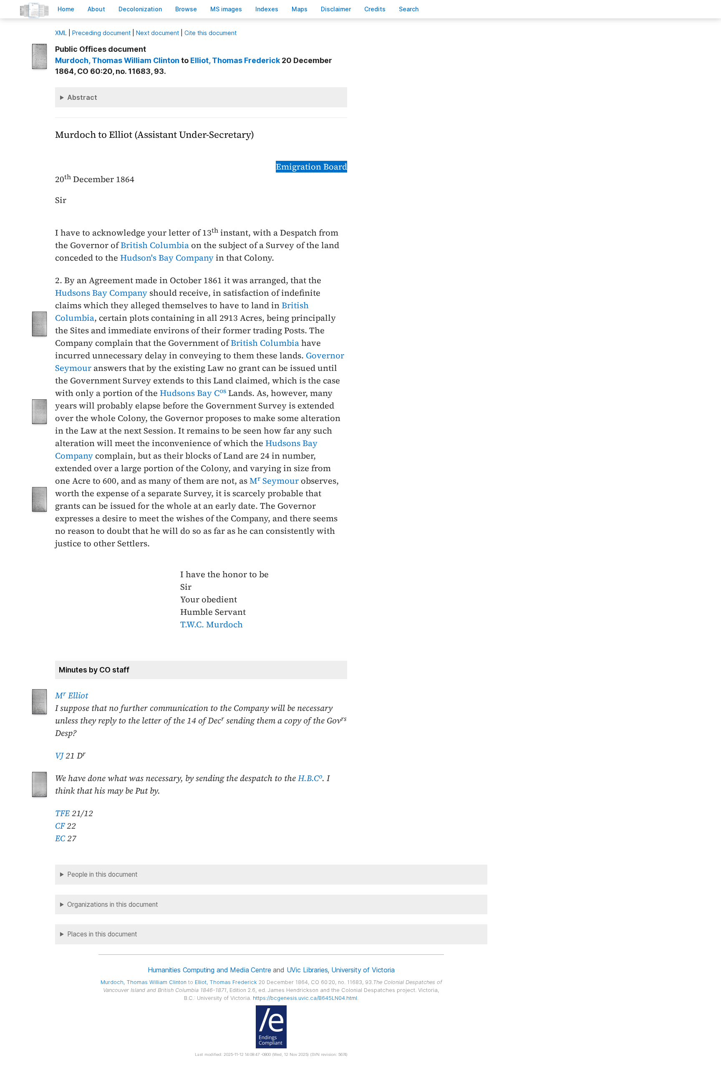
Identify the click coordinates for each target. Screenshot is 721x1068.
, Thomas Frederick (235, 60)
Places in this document (102, 934)
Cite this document (210, 32)
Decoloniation (140, 9)
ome (66, 9)
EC (60, 838)
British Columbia (155, 245)
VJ (59, 755)
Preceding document (101, 32)
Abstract (82, 97)
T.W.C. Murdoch (211, 624)
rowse (186, 9)
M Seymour (274, 481)
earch (409, 9)
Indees (266, 9)
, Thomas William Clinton (117, 60)
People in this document (102, 874)
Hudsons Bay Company (101, 293)
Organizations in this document (112, 904)
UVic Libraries (307, 970)
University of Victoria (362, 970)
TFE (62, 813)
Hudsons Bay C (193, 393)
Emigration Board (311, 167)
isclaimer (336, 9)
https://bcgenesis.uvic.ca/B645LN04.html (305, 998)
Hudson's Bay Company (167, 258)
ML (61, 32)
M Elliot (71, 695)
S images (226, 9)
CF (60, 826)
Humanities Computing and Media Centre (209, 970)
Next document (157, 32)
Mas (300, 9)
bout (96, 9)
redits (375, 9)
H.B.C (310, 778)
